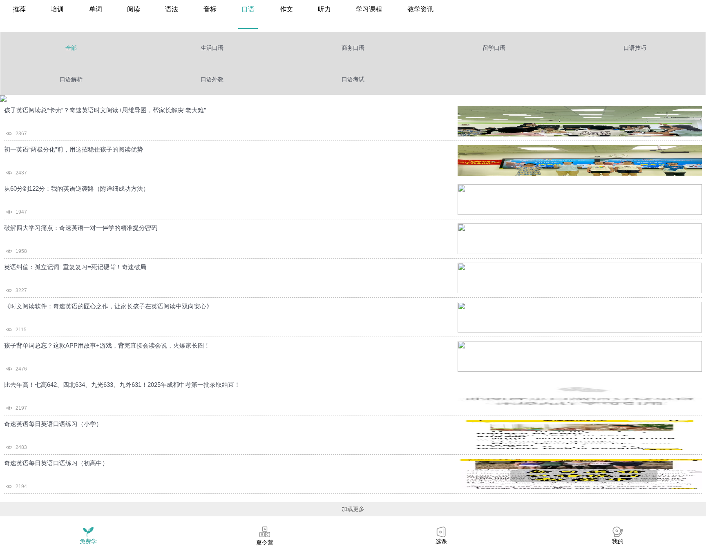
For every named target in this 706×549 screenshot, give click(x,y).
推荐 (19, 9)
